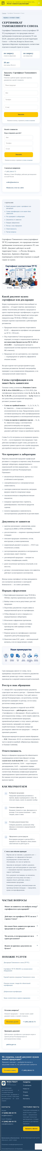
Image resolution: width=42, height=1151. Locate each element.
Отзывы (25, 1095)
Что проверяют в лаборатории (15, 216)
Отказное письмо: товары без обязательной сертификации (17, 984)
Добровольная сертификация (13, 991)
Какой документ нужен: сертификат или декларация (18, 207)
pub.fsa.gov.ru (11, 1044)
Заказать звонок (31, 1129)
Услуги (25, 1092)
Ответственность (11, 229)
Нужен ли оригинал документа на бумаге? (18, 947)
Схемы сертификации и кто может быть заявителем (18, 212)
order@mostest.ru (12, 182)
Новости (26, 1089)
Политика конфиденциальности (12, 1144)
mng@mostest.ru (7, 1115)
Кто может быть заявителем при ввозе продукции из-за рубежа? (20, 927)
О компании (27, 1085)
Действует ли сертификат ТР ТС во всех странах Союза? (20, 918)
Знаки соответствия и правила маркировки (17, 998)
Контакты (26, 1099)
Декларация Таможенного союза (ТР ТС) (16, 962)
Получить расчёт (12, 1022)
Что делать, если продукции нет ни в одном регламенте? (19, 937)
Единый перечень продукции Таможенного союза (19, 977)
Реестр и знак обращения (14, 226)
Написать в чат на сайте (15, 187)
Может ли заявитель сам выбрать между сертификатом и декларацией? (21, 908)
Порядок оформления (12, 222)
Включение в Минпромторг (11, 1138)
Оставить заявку (10, 1070)
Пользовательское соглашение (12, 1149)
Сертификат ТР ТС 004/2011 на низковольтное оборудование (18, 970)
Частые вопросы (11, 232)
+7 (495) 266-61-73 (10, 171)
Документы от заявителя (13, 219)
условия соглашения (29, 120)
